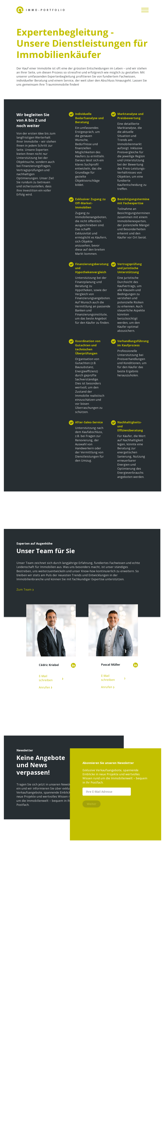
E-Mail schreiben (46, 678)
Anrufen (44, 687)
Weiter (91, 804)
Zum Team (23, 589)
